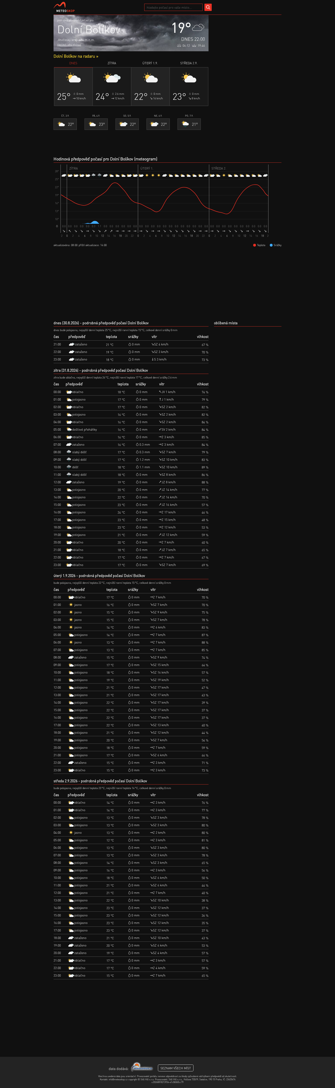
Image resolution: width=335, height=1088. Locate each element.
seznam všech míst (175, 1068)
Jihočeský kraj (67, 40)
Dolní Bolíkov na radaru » (76, 56)
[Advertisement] (247, 83)
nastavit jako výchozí (69, 44)
